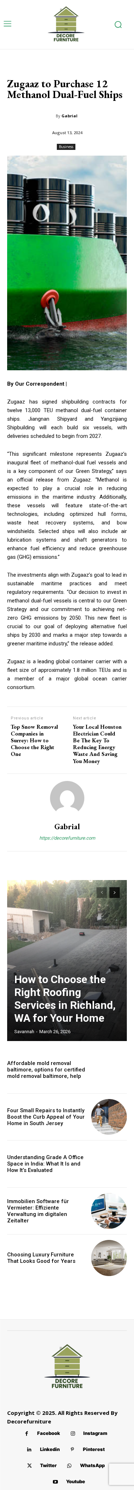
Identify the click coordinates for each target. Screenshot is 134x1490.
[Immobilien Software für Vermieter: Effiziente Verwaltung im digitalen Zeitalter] (109, 1211)
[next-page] (114, 892)
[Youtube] (55, 1482)
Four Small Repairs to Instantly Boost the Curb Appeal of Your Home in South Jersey (46, 1117)
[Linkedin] (29, 1449)
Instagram (95, 1433)
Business (66, 146)
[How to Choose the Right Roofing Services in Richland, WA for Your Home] (67, 960)
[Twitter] (29, 1466)
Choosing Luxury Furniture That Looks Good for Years (41, 1257)
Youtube (75, 1481)
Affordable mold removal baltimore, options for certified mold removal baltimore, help (46, 1069)
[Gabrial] (67, 798)
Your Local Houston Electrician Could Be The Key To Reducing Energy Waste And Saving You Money (97, 743)
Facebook (48, 1433)
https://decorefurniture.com (67, 838)
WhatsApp (92, 1465)
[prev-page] (101, 892)
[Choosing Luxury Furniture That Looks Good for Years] (109, 1258)
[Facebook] (26, 1433)
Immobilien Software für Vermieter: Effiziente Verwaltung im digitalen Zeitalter (38, 1211)
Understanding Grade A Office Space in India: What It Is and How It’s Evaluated (45, 1163)
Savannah (24, 1031)
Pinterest (94, 1449)
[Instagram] (72, 1433)
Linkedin (50, 1449)
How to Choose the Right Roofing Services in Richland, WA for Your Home (65, 998)
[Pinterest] (72, 1449)
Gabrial (69, 115)
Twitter (48, 1465)
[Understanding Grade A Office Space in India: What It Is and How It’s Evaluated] (109, 1164)
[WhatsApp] (69, 1466)
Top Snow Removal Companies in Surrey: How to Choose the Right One (34, 740)
